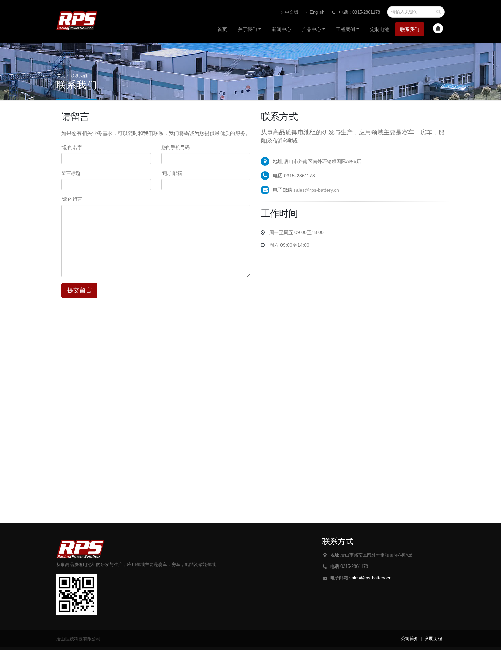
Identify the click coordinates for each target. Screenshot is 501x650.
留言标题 (70, 173)
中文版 (291, 12)
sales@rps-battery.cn (316, 190)
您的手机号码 (175, 147)
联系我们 (409, 29)
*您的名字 (71, 147)
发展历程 (433, 638)
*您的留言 (71, 199)
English (316, 12)
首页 (222, 29)
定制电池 (379, 29)
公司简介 (410, 638)
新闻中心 (281, 29)
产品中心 (311, 29)
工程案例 (345, 29)
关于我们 (247, 29)
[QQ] (438, 28)
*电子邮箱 (171, 173)
